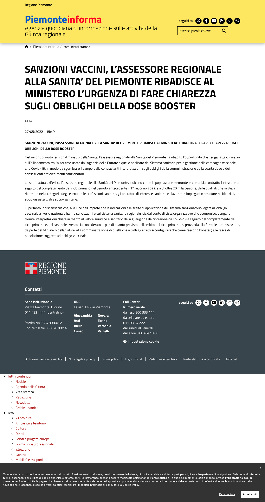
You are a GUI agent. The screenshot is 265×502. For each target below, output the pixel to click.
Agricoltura (24, 418)
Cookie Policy (131, 484)
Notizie (21, 381)
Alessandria (83, 315)
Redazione (23, 397)
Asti (77, 320)
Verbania (104, 325)
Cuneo (78, 331)
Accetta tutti (250, 494)
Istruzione (23, 449)
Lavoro (21, 454)
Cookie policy (110, 359)
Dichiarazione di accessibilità (43, 359)
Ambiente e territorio (31, 423)
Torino (102, 320)
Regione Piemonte (38, 4)
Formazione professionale (35, 444)
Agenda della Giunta (30, 386)
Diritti (20, 433)
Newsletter (24, 402)
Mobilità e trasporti (29, 459)
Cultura (21, 428)
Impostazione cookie (143, 341)
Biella (78, 325)
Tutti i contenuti (19, 376)
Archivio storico (27, 407)
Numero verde (134, 307)
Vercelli (103, 331)
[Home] (27, 46)
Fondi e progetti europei (33, 439)
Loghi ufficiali (134, 359)
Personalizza (227, 494)
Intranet (231, 359)
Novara (103, 315)
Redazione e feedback (163, 359)
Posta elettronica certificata (201, 359)
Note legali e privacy (82, 359)
